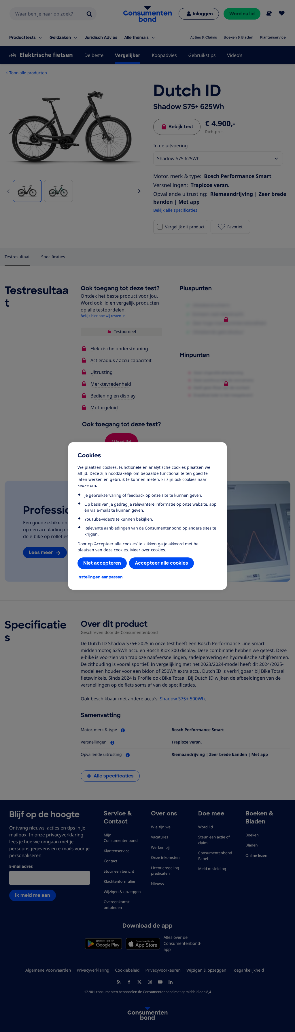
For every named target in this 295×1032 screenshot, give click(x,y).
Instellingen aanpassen (100, 577)
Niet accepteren (102, 563)
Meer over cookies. (148, 550)
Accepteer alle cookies (161, 563)
